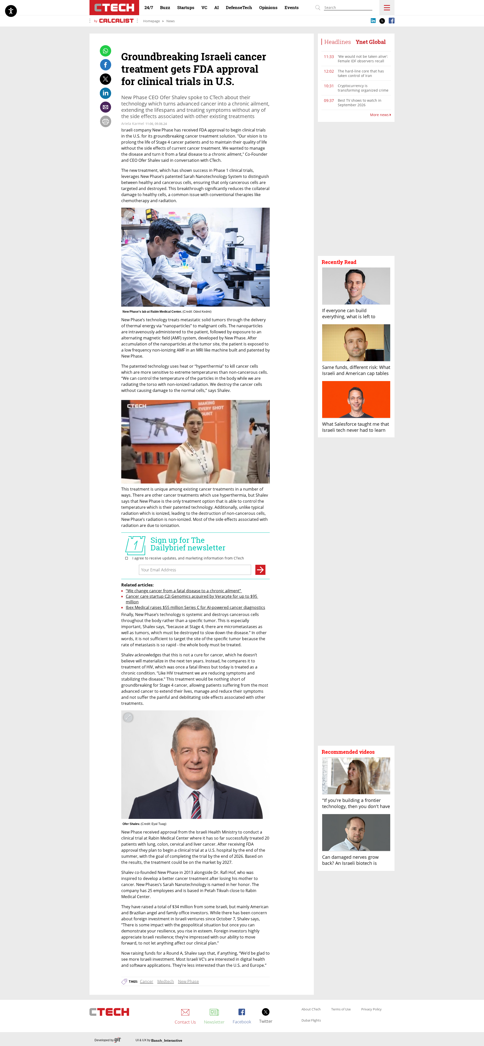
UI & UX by (159, 1040)
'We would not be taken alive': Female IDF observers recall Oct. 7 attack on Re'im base (363, 61)
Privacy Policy (371, 1009)
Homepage (151, 21)
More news (380, 115)
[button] (356, 189)
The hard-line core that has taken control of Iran (361, 73)
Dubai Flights (311, 1020)
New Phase (188, 981)
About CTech (311, 1009)
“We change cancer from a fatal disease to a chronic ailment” (184, 591)
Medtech (165, 981)
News (170, 21)
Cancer (146, 981)
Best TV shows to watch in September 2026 (359, 102)
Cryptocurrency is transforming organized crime (363, 88)
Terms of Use (341, 1009)
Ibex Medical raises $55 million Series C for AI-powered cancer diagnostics (195, 607)
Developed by (104, 1040)
